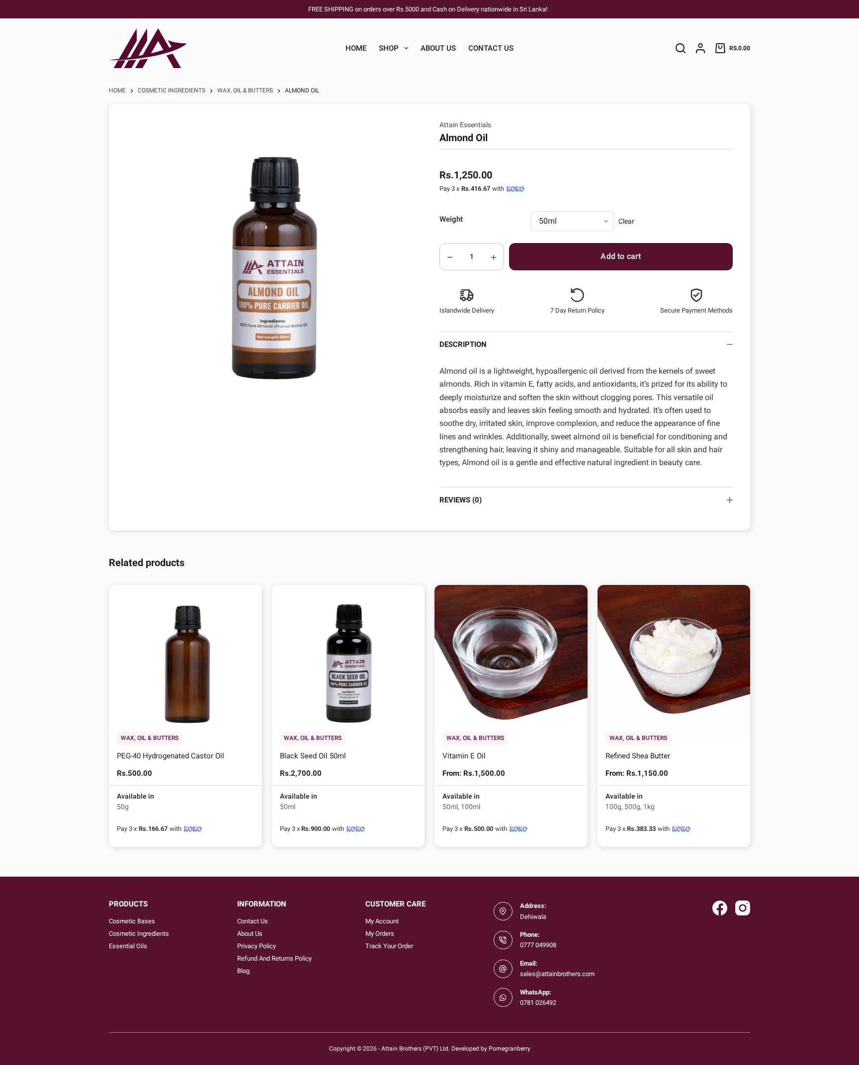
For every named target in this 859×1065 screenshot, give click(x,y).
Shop (389, 48)
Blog (243, 971)
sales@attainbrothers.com (557, 974)
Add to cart (621, 256)
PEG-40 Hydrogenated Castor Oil (170, 755)
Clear (626, 221)
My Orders (379, 933)
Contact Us (491, 48)
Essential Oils (128, 946)
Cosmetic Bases (132, 921)
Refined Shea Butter (637, 755)
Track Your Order (389, 946)
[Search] (681, 48)
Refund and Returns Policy (274, 958)
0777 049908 (538, 945)
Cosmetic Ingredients (139, 933)
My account (382, 921)
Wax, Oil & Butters (149, 738)
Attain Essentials (465, 124)
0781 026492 (538, 1002)
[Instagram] (742, 908)
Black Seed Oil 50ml (313, 755)
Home (355, 48)
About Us (438, 48)
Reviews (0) (460, 499)
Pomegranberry (509, 1048)
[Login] (700, 48)
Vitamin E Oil (464, 755)
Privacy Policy (256, 946)
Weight (451, 219)
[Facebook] (719, 908)
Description (463, 344)
